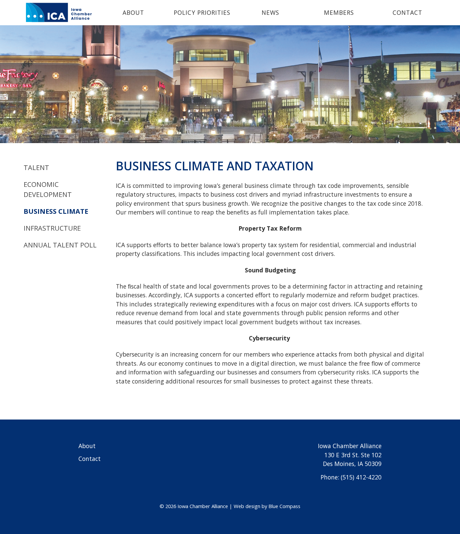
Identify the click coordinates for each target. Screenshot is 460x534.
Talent (36, 167)
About (87, 446)
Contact (89, 459)
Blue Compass (284, 506)
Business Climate (56, 211)
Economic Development (48, 189)
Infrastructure (52, 228)
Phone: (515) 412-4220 (351, 477)
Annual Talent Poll (60, 244)
